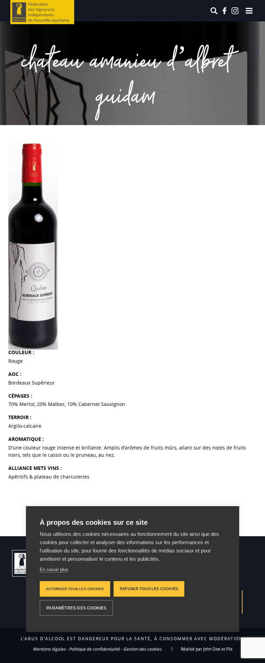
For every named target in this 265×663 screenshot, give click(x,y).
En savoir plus (54, 569)
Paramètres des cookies (76, 608)
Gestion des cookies (142, 649)
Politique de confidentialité (94, 649)
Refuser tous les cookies (149, 589)
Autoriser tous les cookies (75, 589)
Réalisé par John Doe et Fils (207, 649)
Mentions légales (49, 649)
